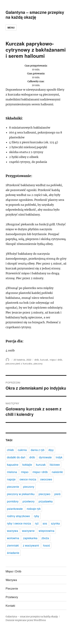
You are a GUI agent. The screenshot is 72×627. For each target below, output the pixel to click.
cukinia (22, 450)
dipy (51, 450)
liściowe (55, 465)
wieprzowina (46, 531)
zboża (45, 538)
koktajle (27, 465)
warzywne (28, 531)
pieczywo (44, 494)
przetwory (29, 501)
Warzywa (11, 580)
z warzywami (31, 545)
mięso (24, 472)
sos (45, 523)
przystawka (46, 501)
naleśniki (57, 472)
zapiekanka (30, 538)
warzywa (12, 531)
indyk (59, 457)
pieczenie (13, 487)
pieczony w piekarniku (21, 494)
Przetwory (12, 597)
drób (36, 359)
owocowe (46, 479)
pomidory (13, 501)
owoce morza (28, 479)
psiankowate (15, 509)
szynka (55, 523)
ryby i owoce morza (19, 523)
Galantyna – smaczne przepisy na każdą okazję (35, 14)
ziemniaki (13, 545)
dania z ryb (37, 450)
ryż (37, 523)
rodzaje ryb (34, 509)
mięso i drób (56, 359)
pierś (57, 494)
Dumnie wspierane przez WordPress (26, 620)
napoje (11, 479)
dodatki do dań (16, 457)
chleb (10, 450)
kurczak (44, 359)
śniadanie (13, 553)
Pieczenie (12, 588)
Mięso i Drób (13, 571)
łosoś (46, 545)
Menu (11, 27)
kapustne (12, 465)
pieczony (38, 363)
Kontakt (10, 606)
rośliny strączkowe (18, 516)
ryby (36, 516)
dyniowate (45, 457)
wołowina (13, 538)
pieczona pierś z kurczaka (19, 363)
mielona (12, 472)
